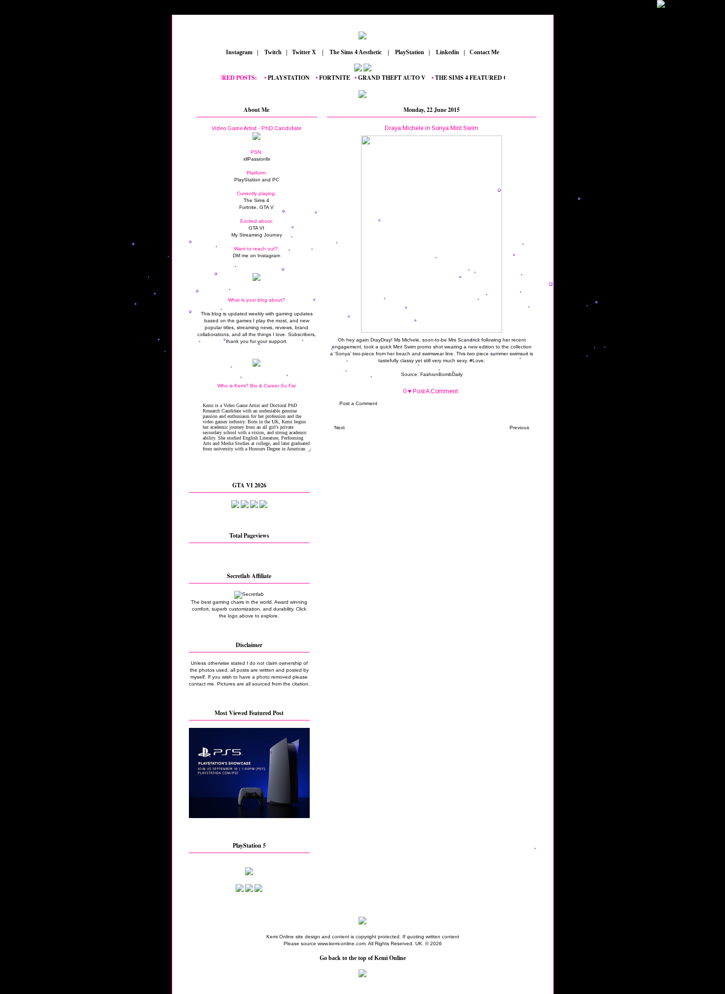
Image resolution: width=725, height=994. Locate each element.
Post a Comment (358, 403)
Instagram (238, 52)
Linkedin (447, 52)
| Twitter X (303, 52)
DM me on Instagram (256, 255)
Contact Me (485, 52)
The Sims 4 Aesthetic (355, 52)
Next (339, 427)
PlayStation (409, 52)
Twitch (272, 52)
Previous (519, 427)
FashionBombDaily (441, 374)
